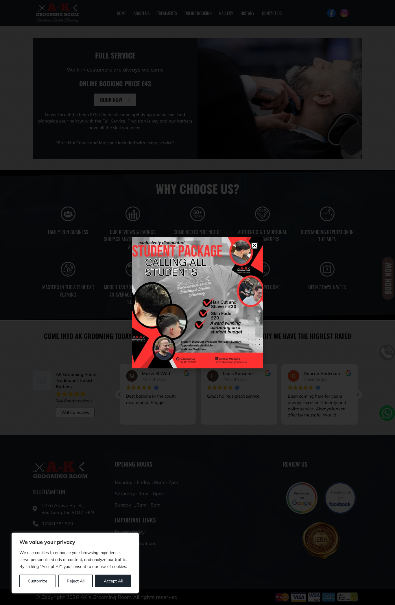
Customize (37, 581)
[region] (75, 563)
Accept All (113, 581)
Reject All (75, 581)
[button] (254, 245)
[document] (197, 302)
